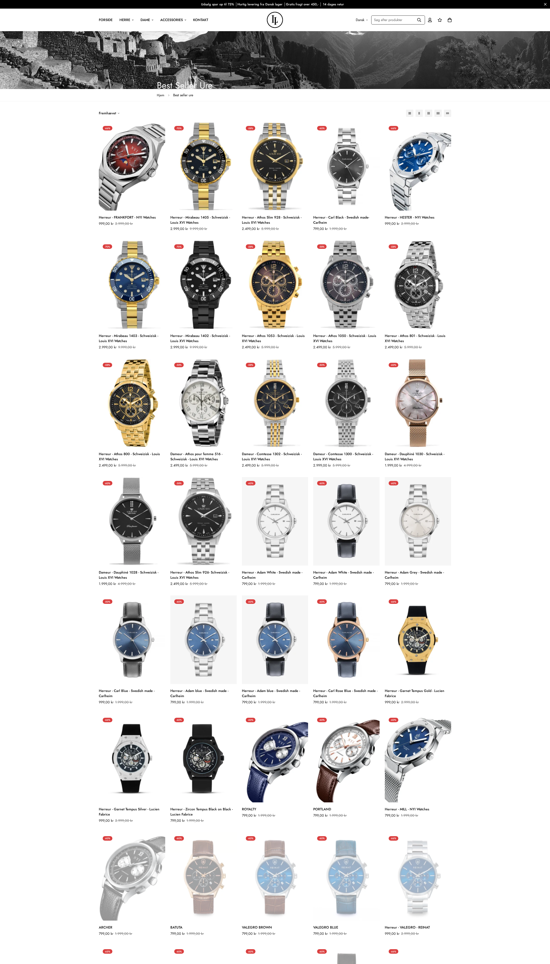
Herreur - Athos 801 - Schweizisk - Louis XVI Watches (415, 338)
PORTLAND (322, 809)
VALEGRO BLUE (325, 927)
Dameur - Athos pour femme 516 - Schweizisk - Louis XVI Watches (196, 456)
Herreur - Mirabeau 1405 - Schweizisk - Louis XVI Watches (200, 220)
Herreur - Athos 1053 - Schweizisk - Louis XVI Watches (273, 338)
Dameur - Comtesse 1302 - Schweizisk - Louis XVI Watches (272, 456)
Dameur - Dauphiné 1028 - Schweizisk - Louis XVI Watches (128, 575)
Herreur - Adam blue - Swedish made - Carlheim (199, 693)
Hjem (160, 95)
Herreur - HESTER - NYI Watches (409, 217)
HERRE (124, 19)
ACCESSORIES (171, 19)
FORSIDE (106, 19)
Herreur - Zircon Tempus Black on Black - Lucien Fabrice (201, 812)
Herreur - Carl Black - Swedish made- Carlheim (341, 220)
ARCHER (105, 927)
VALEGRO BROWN (257, 927)
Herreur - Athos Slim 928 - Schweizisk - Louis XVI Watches (271, 220)
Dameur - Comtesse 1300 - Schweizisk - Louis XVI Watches (343, 456)
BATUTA (176, 927)
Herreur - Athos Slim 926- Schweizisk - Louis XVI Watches (199, 575)
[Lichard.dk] (275, 20)
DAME (145, 19)
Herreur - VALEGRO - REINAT (407, 927)
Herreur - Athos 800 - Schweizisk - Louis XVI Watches (129, 456)
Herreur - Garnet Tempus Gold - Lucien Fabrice (414, 693)
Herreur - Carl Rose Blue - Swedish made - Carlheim (345, 693)
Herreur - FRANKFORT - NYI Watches (127, 217)
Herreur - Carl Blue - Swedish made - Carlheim (126, 693)
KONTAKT (200, 19)
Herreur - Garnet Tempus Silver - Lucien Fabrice (129, 812)
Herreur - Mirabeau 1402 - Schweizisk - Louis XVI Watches (200, 338)
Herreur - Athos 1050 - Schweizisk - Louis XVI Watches (344, 338)
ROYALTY (249, 809)
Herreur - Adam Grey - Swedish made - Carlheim (414, 575)
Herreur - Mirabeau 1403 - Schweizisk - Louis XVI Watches (128, 338)
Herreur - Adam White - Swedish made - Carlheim (272, 575)
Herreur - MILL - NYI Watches (407, 809)
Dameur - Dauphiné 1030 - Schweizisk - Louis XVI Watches (414, 456)
